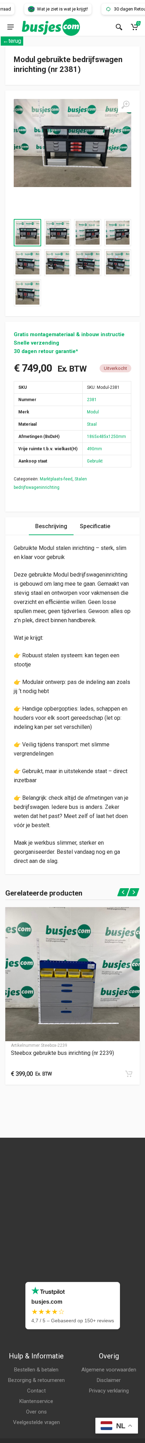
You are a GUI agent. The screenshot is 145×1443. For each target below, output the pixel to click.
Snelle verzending (36, 343)
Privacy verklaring (109, 1391)
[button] (128, 1074)
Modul (93, 412)
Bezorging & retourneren (36, 1380)
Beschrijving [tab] (51, 526)
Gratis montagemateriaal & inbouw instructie (69, 334)
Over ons (36, 1412)
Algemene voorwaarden (108, 1369)
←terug (12, 41)
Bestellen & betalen (36, 1369)
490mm (94, 448)
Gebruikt (95, 461)
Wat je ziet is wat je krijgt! (51, 9)
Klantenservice (36, 1401)
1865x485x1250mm (106, 436)
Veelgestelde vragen (36, 1422)
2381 (92, 399)
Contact (36, 1391)
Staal (92, 424)
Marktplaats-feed (56, 479)
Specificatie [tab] (95, 526)
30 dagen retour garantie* (46, 351)
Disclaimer (109, 1380)
